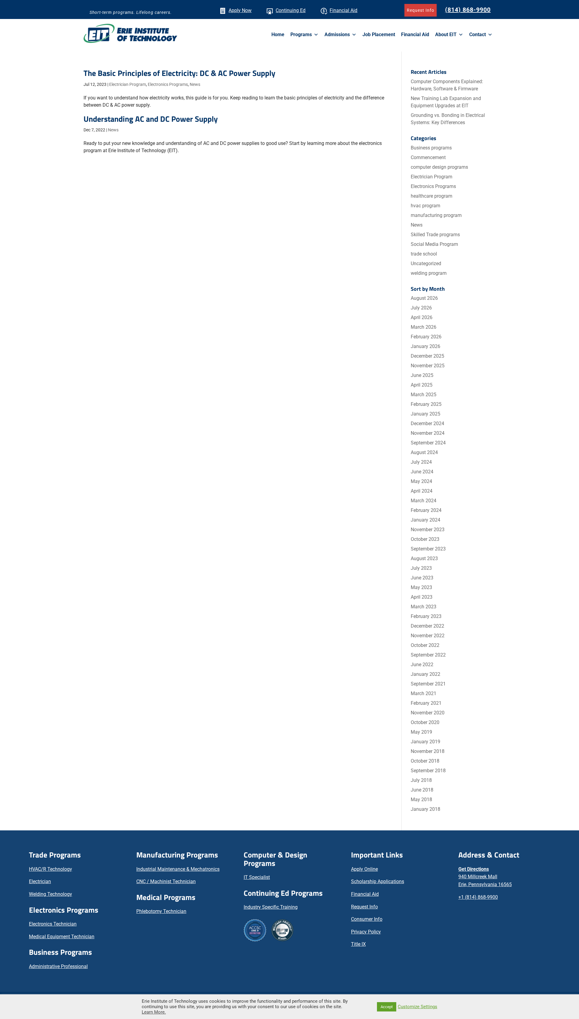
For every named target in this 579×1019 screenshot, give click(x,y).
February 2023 (426, 616)
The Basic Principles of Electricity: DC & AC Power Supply (179, 73)
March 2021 (423, 693)
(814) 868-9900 (468, 9)
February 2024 (426, 510)
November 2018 (428, 751)
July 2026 (421, 308)
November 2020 (428, 713)
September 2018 (428, 770)
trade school (424, 254)
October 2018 (425, 761)
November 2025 (428, 365)
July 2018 (421, 780)
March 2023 (423, 607)
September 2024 (428, 443)
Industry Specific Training (271, 907)
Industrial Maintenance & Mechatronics (178, 869)
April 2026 (421, 317)
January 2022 (425, 674)
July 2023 (421, 568)
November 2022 (428, 635)
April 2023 (421, 597)
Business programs (431, 148)
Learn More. (154, 1012)
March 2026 (423, 327)
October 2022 (425, 645)
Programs (301, 34)
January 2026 (425, 346)
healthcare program (431, 196)
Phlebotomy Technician (161, 911)
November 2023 (428, 529)
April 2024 (421, 491)
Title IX (358, 944)
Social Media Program (434, 244)
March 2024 (423, 500)
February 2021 (426, 703)
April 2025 (421, 385)
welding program (429, 273)
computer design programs (439, 167)
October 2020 (425, 722)
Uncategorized (426, 263)
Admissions (337, 34)
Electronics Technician (53, 924)
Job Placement (378, 34)
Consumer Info (366, 919)
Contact (477, 34)
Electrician (40, 881)
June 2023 (422, 578)
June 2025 (422, 375)
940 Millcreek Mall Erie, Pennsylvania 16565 (485, 876)
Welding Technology (50, 894)
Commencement (428, 157)
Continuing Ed (290, 10)
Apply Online (364, 869)
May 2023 (421, 587)
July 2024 (421, 462)
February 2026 (426, 337)
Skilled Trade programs (435, 234)
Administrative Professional (58, 966)
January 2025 (425, 414)
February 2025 (426, 404)
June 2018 (422, 790)
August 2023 (424, 558)
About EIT (446, 34)
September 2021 (428, 684)
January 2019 (425, 742)
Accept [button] (387, 1007)
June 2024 (422, 472)
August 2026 (424, 298)
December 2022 (427, 626)
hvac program (425, 206)
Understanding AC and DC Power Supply (151, 119)
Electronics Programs (168, 84)
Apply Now (240, 10)
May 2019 (421, 732)
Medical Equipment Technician (61, 936)
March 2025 (423, 394)
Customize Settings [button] (417, 1006)
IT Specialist (257, 877)
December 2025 (427, 356)
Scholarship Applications (377, 881)
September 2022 (428, 655)
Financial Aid (343, 10)
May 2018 (421, 799)
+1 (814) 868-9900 (478, 897)
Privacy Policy (366, 932)
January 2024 (425, 520)
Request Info (420, 10)
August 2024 (424, 452)
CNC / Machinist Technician (166, 881)
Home (277, 34)
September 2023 (428, 549)
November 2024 (428, 433)
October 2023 (425, 539)
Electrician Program (127, 84)
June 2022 (422, 664)
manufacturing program (436, 215)
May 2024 (421, 481)
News (195, 84)
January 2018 (425, 809)
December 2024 (427, 423)
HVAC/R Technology (50, 869)
